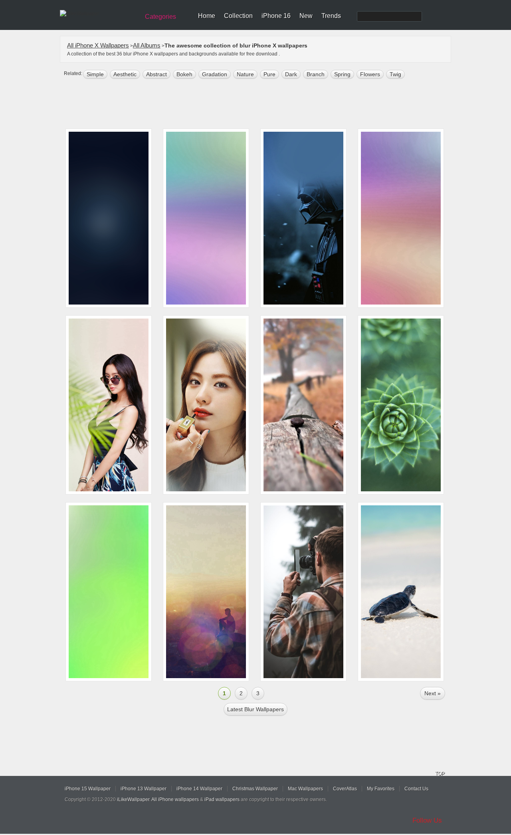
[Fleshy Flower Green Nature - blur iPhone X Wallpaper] (401, 405)
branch (316, 74)
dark (291, 74)
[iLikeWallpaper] (99, 13)
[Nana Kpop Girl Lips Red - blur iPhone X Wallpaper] (206, 405)
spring (342, 74)
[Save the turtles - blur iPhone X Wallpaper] (401, 591)
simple (95, 74)
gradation (214, 74)
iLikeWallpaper (133, 799)
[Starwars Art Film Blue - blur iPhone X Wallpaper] (303, 218)
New (306, 15)
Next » (432, 693)
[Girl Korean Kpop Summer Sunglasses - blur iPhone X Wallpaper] (109, 405)
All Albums (146, 45)
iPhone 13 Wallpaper (143, 788)
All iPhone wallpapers (175, 799)
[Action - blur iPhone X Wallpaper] (303, 591)
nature (245, 74)
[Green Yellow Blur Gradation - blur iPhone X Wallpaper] (109, 591)
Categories (160, 16)
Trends (331, 15)
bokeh (184, 74)
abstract (156, 74)
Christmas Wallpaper (255, 788)
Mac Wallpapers (305, 788)
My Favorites (380, 788)
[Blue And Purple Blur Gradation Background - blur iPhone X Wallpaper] (206, 218)
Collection (238, 15)
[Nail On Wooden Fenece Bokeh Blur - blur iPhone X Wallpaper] (303, 405)
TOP (440, 773)
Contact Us (416, 788)
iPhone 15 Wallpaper (88, 788)
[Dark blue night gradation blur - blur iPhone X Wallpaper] (109, 218)
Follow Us (427, 820)
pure (269, 74)
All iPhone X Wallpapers (98, 45)
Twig (395, 74)
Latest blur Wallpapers (255, 709)
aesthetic (125, 74)
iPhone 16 (276, 15)
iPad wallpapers (222, 799)
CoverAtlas (345, 788)
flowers (370, 74)
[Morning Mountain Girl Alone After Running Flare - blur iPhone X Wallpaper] (206, 591)
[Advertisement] (260, 105)
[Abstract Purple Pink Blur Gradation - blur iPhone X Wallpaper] (401, 218)
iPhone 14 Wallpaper (199, 788)
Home (206, 15)
